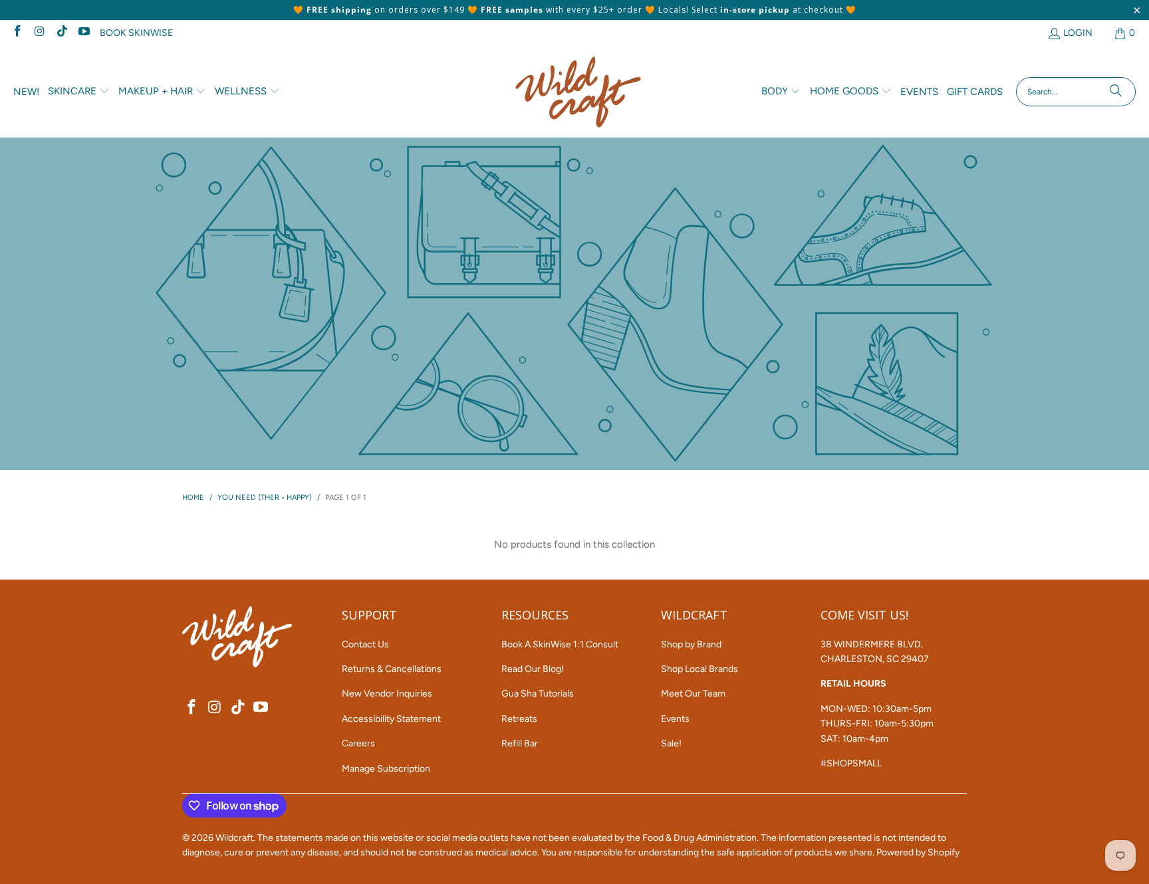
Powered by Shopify (917, 852)
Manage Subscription (386, 768)
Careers (358, 743)
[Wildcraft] (578, 92)
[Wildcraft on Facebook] (16, 33)
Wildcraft (234, 837)
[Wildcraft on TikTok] (61, 33)
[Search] (1116, 91)
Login (1077, 33)
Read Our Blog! (532, 669)
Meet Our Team (693, 693)
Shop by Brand (691, 644)
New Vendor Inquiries (387, 693)
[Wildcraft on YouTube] (83, 33)
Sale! (671, 743)
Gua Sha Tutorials (537, 693)
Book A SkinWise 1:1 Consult (559, 644)
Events (675, 718)
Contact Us (365, 644)
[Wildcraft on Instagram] (39, 33)
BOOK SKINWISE (136, 33)
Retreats (519, 718)
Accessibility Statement (391, 718)
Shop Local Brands (699, 669)
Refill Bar (519, 743)
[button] (79, 91)
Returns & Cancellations (392, 669)
